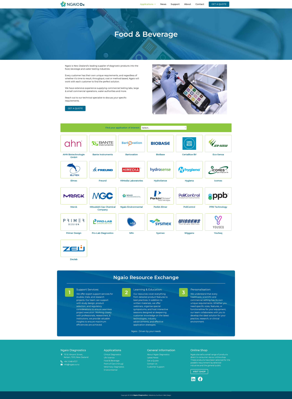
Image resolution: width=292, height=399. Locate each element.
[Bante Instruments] (102, 143)
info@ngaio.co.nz (71, 364)
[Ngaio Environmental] (131, 196)
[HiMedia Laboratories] (131, 169)
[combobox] (164, 128)
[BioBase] (160, 143)
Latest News (152, 358)
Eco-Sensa (218, 154)
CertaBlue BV (189, 154)
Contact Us (152, 364)
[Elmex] (74, 169)
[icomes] (218, 169)
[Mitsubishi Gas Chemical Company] (102, 196)
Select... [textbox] (145, 128)
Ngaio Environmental (131, 207)
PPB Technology (218, 207)
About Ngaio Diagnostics (158, 354)
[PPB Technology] (218, 196)
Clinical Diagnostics (112, 354)
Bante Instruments (103, 154)
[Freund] (102, 170)
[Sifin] (131, 222)
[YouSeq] (218, 222)
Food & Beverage (111, 361)
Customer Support (155, 367)
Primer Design (73, 233)
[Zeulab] (74, 248)
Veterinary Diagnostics (114, 367)
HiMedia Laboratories (131, 180)
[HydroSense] (160, 170)
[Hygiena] (189, 170)
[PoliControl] (189, 196)
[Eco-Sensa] (218, 143)
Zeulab (73, 259)
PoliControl (189, 207)
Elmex (73, 180)
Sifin (131, 233)
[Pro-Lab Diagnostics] (102, 222)
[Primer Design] (74, 222)
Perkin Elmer (160, 207)
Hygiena (189, 180)
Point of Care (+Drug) (113, 364)
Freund (103, 180)
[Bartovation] (131, 143)
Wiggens (189, 233)
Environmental (110, 370)
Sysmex (160, 233)
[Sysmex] (160, 222)
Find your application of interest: (122, 127)
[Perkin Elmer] (160, 196)
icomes (218, 180)
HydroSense (160, 180)
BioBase (160, 154)
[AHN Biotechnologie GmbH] (74, 143)
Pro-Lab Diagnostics (102, 233)
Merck (73, 207)
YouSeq (218, 233)
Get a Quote (153, 361)
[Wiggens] (189, 222)
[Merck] (74, 196)
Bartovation (131, 154)
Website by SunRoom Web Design (160, 395)
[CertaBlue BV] (189, 143)
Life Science (109, 358)
